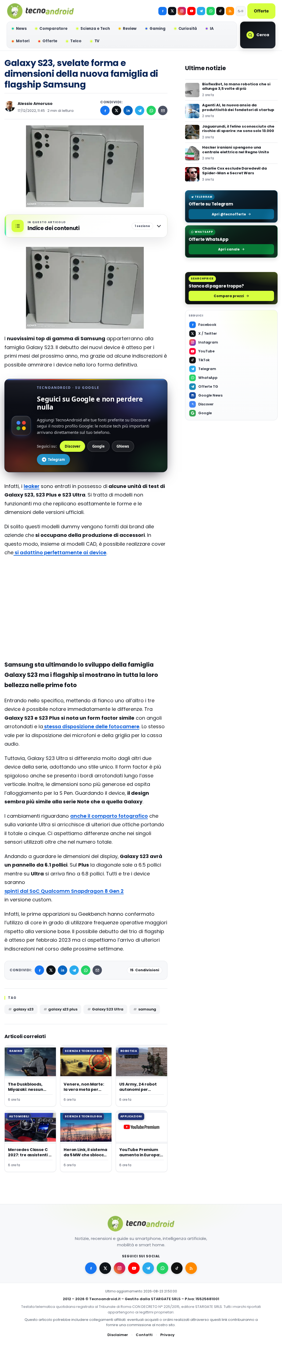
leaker (31, 486)
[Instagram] (182, 11)
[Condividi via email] (162, 110)
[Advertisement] (85, 615)
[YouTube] (191, 11)
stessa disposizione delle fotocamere (91, 726)
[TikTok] (220, 11)
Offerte (261, 11)
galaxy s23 (23, 1009)
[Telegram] (201, 11)
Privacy (167, 1334)
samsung (147, 1009)
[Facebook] (162, 11)
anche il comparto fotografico (109, 815)
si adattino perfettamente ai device (59, 552)
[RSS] (230, 11)
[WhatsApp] (151, 110)
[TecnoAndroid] (40, 11)
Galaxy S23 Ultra (107, 1009)
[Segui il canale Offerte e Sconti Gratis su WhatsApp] (211, 11)
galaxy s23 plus (62, 1009)
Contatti (144, 1334)
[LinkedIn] (128, 110)
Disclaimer (117, 1334)
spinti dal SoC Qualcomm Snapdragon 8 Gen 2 (64, 891)
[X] (172, 11)
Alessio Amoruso (35, 103)
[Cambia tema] (241, 11)
